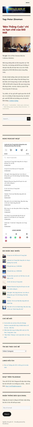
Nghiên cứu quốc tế (8, 422)
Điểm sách (20, 105)
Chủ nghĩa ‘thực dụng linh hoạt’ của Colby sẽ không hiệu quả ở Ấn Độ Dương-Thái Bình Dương (18, 295)
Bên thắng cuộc (8, 107)
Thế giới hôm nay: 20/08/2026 (14, 271)
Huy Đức (15, 107)
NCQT (6, 105)
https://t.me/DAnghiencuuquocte (13, 386)
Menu (28, 2)
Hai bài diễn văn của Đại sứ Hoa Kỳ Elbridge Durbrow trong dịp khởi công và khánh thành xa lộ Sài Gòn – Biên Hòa (16, 325)
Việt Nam (26, 105)
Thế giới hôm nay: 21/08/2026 (14, 266)
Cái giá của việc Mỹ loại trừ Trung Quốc (14, 168)
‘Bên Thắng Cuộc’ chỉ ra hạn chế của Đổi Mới (16, 29)
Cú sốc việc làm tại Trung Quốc (12, 188)
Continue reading (13, 100)
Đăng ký (6, 414)
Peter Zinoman (23, 107)
